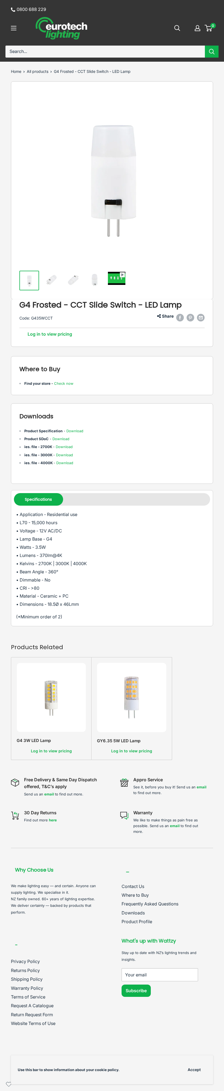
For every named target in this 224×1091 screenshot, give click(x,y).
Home (16, 71)
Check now (63, 383)
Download (74, 431)
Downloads (133, 913)
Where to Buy (135, 895)
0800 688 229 (31, 9)
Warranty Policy (27, 988)
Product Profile (137, 921)
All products (37, 71)
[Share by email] (201, 318)
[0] (208, 28)
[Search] (212, 52)
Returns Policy (25, 970)
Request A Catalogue (32, 1005)
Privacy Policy (25, 961)
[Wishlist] (8, 1085)
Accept (194, 1069)
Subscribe (136, 990)
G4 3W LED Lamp (34, 740)
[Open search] (177, 28)
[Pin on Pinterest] (190, 318)
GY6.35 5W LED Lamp (118, 740)
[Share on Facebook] (180, 318)
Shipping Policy (27, 979)
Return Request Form (32, 1014)
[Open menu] (13, 28)
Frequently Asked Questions (150, 904)
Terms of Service (28, 997)
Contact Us (133, 886)
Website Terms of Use (33, 1023)
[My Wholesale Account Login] (197, 28)
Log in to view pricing (50, 334)
